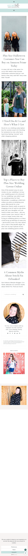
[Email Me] (20, 333)
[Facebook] (13, 333)
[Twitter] (15, 333)
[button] (14, 2)
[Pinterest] (10, 333)
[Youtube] (17, 333)
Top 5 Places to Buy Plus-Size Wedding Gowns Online (14, 183)
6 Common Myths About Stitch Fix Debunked (14, 276)
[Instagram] (8, 333)
